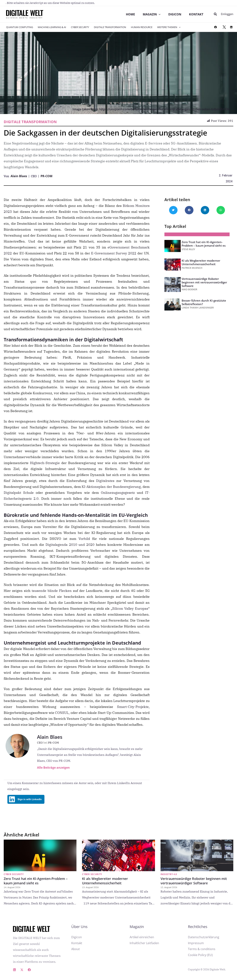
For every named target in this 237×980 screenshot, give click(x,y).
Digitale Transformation (110, 27)
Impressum (196, 943)
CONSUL (62, 713)
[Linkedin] (14, 969)
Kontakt (196, 14)
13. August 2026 (90, 887)
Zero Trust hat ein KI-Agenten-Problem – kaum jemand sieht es (204, 243)
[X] (224, 27)
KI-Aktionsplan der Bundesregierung (111, 487)
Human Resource (141, 27)
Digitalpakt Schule (19, 492)
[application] (159, 14)
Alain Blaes (19, 176)
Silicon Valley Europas (130, 608)
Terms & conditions (201, 949)
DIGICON (174, 14)
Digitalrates (105, 481)
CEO (42, 742)
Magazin (150, 14)
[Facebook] (215, 27)
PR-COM (46, 176)
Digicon (76, 937)
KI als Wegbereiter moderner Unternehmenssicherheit (201, 262)
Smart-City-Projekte (133, 707)
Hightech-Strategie (45, 463)
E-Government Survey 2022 (113, 253)
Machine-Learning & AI (52, 27)
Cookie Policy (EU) (200, 955)
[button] (215, 14)
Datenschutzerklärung (203, 937)
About (75, 949)
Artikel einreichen (142, 937)
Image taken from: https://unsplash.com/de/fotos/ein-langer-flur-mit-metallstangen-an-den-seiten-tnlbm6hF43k (151, 109)
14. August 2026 (12, 887)
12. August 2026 (169, 887)
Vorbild (84, 539)
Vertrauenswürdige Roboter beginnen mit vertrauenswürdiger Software (204, 282)
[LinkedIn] (231, 27)
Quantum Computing (19, 27)
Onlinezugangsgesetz (118, 492)
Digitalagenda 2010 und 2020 (70, 544)
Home (130, 14)
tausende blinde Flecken (52, 591)
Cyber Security (80, 27)
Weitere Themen (167, 27)
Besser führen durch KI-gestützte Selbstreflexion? (204, 302)
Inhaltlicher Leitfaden (144, 943)
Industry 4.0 (169, 874)
